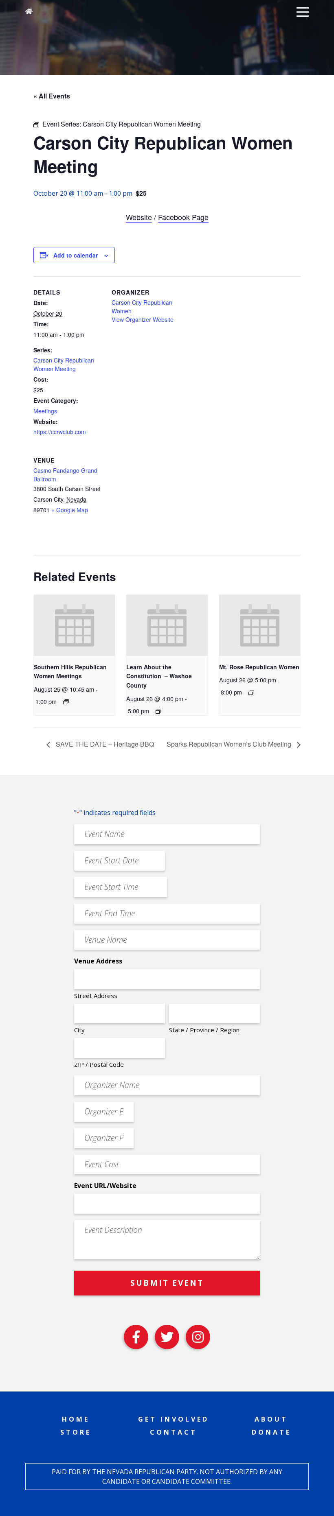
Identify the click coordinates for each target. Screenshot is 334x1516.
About (271, 1419)
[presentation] (74, 625)
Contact (173, 1432)
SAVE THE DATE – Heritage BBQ (104, 744)
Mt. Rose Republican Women (259, 667)
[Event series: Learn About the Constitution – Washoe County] (158, 711)
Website (139, 217)
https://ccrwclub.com (59, 432)
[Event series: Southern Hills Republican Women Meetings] (66, 701)
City (79, 1030)
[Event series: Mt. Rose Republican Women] (251, 692)
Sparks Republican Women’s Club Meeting (230, 744)
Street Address (95, 996)
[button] (303, 11)
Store (75, 1432)
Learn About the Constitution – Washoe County (159, 676)
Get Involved (173, 1419)
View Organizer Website (143, 319)
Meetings (45, 411)
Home (76, 1419)
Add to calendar (75, 255)
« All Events (51, 95)
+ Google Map (69, 510)
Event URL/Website (105, 1185)
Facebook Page (183, 217)
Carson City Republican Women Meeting (63, 364)
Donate (271, 1432)
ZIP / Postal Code (99, 1064)
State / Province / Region (204, 1030)
